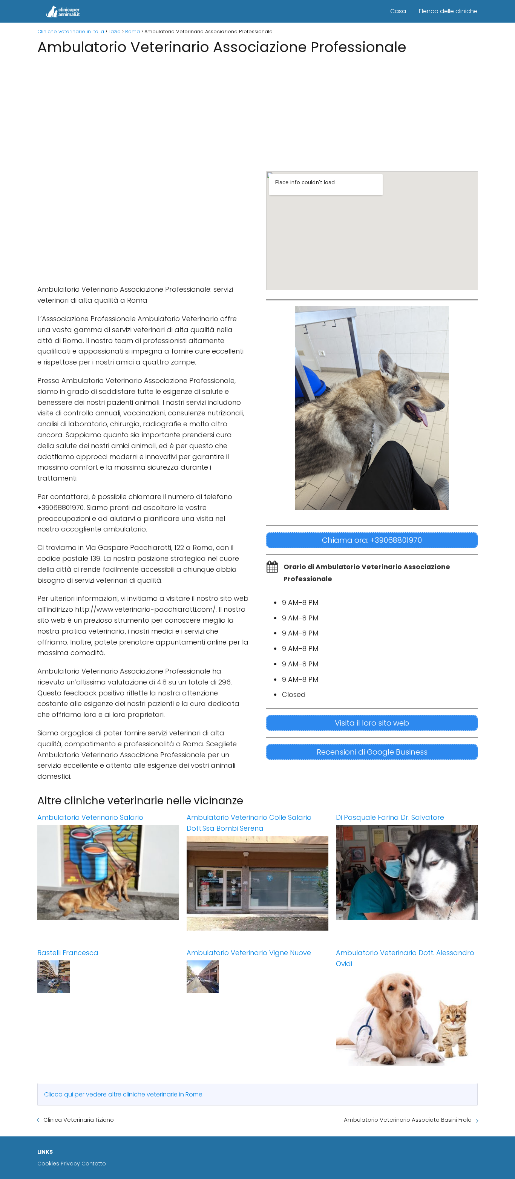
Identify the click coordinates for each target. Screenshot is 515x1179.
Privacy (70, 1163)
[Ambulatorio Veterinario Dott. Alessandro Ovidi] (407, 1018)
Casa (398, 11)
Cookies (48, 1163)
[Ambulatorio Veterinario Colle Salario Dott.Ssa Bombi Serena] (257, 883)
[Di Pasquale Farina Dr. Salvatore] (407, 872)
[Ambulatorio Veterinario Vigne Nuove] (257, 976)
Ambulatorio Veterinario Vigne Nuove (249, 952)
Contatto (93, 1163)
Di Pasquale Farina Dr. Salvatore (390, 817)
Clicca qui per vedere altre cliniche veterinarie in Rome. (124, 1094)
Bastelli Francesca (67, 952)
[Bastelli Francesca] (108, 976)
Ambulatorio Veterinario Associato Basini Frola (408, 1120)
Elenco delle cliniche (448, 11)
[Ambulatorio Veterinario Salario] (108, 872)
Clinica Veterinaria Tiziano (78, 1120)
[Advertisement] (257, 111)
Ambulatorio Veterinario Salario (90, 817)
